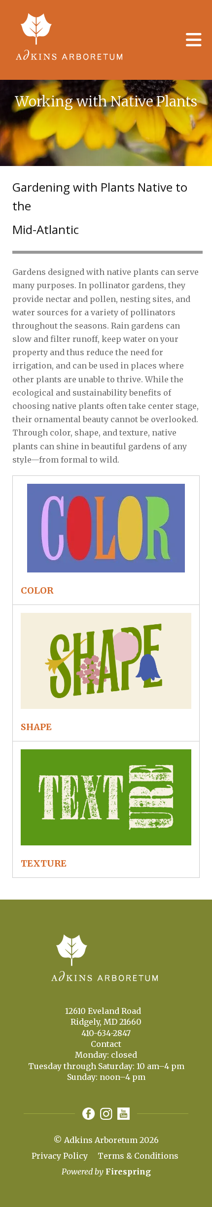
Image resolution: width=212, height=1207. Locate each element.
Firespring (128, 1171)
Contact (106, 1044)
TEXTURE (44, 863)
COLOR (37, 590)
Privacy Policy (60, 1156)
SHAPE (36, 727)
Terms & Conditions (138, 1156)
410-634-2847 (106, 1033)
